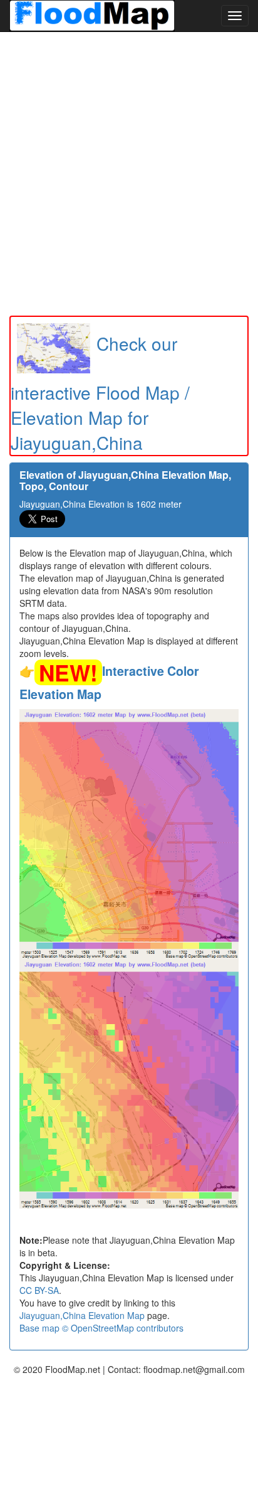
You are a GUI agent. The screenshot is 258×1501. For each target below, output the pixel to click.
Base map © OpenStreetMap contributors (101, 1328)
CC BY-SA (39, 1290)
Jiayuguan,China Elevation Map (82, 1315)
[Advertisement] (129, 174)
